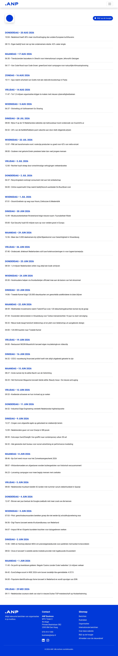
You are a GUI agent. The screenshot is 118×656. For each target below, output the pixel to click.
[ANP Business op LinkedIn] (43, 640)
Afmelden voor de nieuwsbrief (91, 638)
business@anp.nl (49, 635)
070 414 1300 (47, 632)
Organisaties (84, 624)
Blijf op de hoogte (86, 635)
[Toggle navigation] (109, 4)
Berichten (82, 616)
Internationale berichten (88, 627)
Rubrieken (83, 620)
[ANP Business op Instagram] (47, 640)
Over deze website (86, 631)
